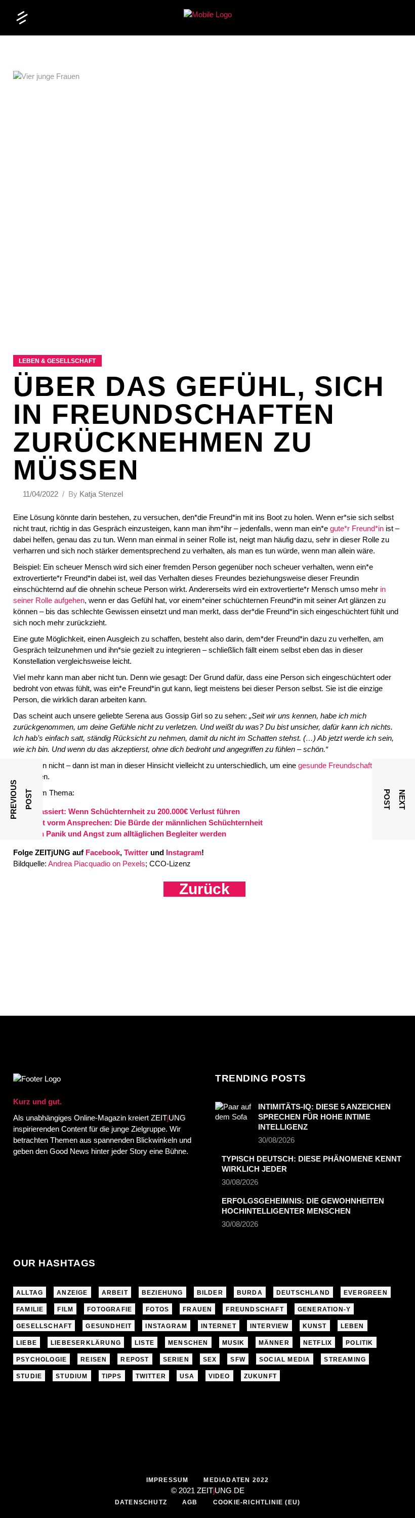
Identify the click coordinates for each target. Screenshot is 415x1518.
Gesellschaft (44, 1326)
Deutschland (303, 1292)
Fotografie (109, 1309)
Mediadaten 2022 (236, 1480)
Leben (352, 1326)
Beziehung (162, 1292)
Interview (269, 1326)
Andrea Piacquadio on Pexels (96, 863)
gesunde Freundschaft (335, 765)
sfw (237, 1359)
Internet (218, 1326)
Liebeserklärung (86, 1342)
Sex (210, 1359)
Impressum (167, 1480)
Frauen (197, 1309)
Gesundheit (109, 1326)
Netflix (317, 1342)
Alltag (29, 1292)
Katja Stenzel (101, 494)
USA (187, 1376)
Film (65, 1309)
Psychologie (41, 1359)
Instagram (166, 1326)
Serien (176, 1359)
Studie (29, 1376)
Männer (274, 1342)
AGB (190, 1502)
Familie (30, 1309)
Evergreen (366, 1292)
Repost (134, 1359)
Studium (72, 1376)
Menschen (188, 1342)
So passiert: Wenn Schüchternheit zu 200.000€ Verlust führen (132, 811)
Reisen (93, 1359)
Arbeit (115, 1292)
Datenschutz (141, 1502)
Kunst (315, 1326)
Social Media (284, 1359)
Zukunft (260, 1376)
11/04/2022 (41, 494)
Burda (250, 1292)
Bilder (210, 1292)
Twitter (151, 1376)
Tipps (112, 1376)
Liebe (26, 1342)
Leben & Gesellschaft (57, 361)
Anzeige (72, 1292)
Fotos (157, 1309)
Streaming (345, 1359)
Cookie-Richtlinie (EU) (256, 1502)
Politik (359, 1342)
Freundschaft (254, 1309)
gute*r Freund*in (357, 528)
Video (219, 1376)
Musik (233, 1342)
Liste (144, 1342)
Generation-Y (324, 1309)
